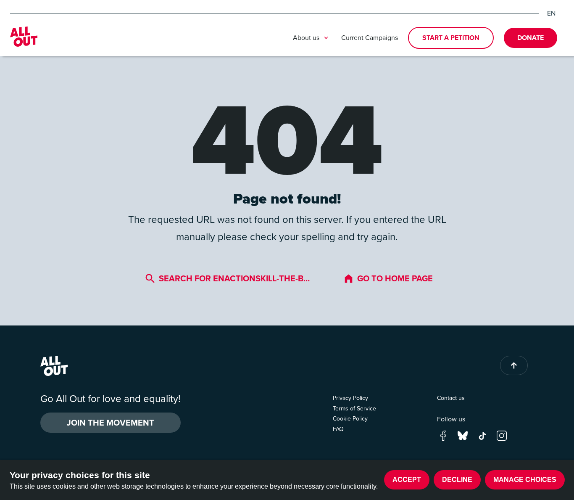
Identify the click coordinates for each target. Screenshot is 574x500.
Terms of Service (354, 408)
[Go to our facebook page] (443, 435)
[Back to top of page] (514, 365)
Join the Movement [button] (110, 422)
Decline (457, 479)
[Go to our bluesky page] (463, 435)
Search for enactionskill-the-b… (234, 278)
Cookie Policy (350, 418)
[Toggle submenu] (326, 38)
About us (306, 37)
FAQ (338, 429)
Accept (406, 479)
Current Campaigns (369, 37)
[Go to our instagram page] (502, 435)
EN (551, 13)
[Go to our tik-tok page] (482, 435)
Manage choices (524, 479)
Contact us (451, 398)
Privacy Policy (350, 398)
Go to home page (395, 278)
